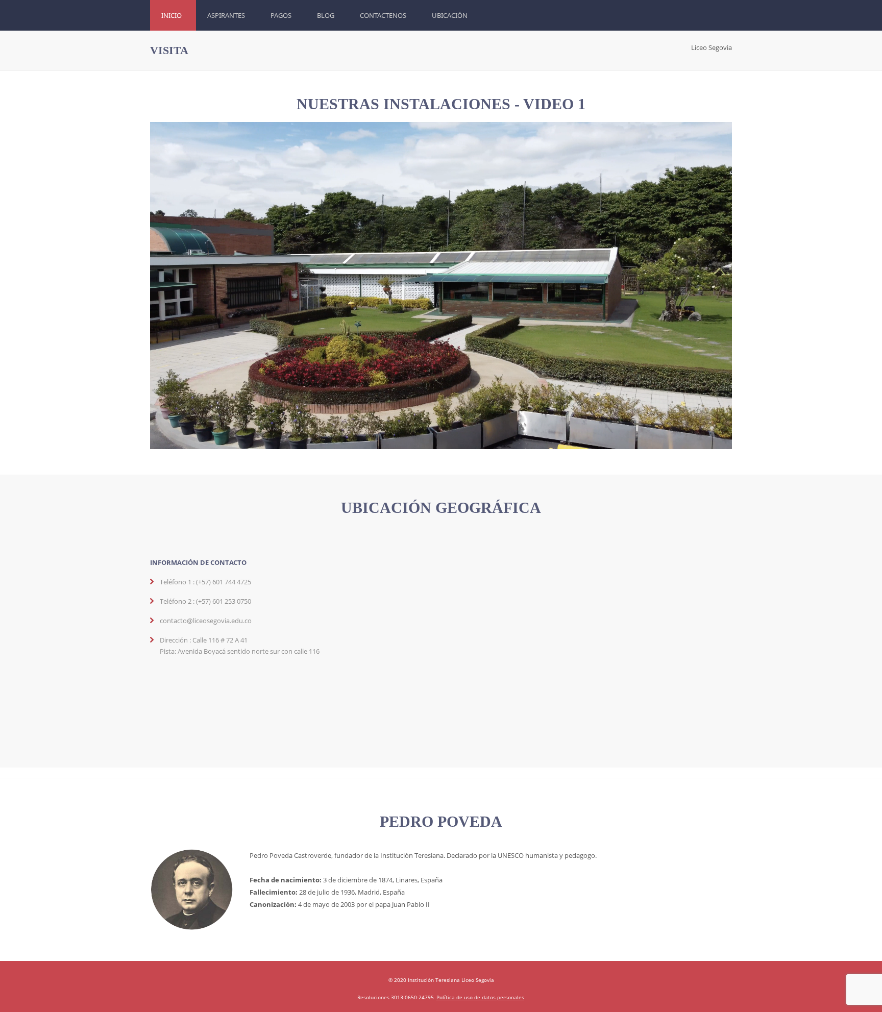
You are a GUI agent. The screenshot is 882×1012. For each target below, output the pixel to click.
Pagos (281, 15)
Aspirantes (226, 15)
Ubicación (450, 15)
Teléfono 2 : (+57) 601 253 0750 (205, 601)
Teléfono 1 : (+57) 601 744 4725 (205, 581)
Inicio (171, 15)
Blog (325, 15)
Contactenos (383, 15)
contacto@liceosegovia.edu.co (206, 620)
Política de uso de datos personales (480, 997)
